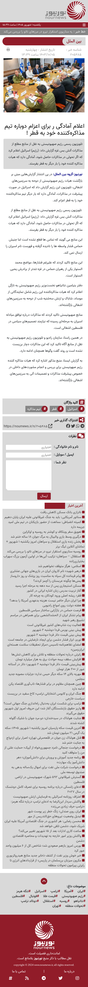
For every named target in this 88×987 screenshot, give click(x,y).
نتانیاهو (78, 901)
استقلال (48, 901)
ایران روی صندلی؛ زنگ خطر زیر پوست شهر (55, 811)
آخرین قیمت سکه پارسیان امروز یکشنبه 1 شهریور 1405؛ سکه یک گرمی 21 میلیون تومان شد (45, 730)
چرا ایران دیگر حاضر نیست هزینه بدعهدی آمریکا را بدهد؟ (46, 600)
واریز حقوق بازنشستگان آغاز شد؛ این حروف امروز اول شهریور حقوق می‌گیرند (44, 711)
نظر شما (61, 462)
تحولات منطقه (74, 906)
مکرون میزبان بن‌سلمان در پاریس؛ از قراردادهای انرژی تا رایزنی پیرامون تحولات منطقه (47, 863)
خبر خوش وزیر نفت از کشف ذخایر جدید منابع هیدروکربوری (44, 855)
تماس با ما (19, 971)
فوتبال (33, 896)
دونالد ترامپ (29, 901)
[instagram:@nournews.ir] (77, 978)
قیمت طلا (49, 896)
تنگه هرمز (22, 891)
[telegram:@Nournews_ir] (44, 978)
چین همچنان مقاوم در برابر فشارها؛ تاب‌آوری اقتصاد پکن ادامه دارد (47, 686)
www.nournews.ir (43, 964)
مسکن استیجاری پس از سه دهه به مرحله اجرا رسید (48, 586)
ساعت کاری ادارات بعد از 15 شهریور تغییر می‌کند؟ (50, 831)
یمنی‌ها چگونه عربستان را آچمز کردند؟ (57, 581)
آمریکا (67, 891)
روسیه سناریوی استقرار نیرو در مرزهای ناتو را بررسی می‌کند (44, 551)
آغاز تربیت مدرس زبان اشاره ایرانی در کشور (54, 590)
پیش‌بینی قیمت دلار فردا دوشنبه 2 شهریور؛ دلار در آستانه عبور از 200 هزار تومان (46, 667)
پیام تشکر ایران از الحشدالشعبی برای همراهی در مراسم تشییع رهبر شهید (47, 618)
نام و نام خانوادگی (67, 447)
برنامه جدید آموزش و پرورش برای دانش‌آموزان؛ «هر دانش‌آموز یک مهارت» (50, 760)
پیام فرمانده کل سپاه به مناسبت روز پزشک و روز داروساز (46, 576)
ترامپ (54, 891)
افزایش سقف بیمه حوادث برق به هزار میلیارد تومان (49, 659)
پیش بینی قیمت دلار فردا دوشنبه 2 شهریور (54, 635)
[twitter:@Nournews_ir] (61, 978)
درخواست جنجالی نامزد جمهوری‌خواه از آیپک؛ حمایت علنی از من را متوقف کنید (44, 750)
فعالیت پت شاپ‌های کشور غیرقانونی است (54, 625)
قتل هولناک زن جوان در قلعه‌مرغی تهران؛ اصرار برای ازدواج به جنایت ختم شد (45, 740)
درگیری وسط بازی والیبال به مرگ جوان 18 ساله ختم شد (46, 536)
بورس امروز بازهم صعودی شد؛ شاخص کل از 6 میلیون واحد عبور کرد (45, 848)
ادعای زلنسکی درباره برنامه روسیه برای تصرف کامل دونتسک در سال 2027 (45, 789)
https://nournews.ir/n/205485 (25, 426)
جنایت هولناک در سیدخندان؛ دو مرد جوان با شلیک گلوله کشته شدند (47, 721)
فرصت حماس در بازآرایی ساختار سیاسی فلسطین (50, 610)
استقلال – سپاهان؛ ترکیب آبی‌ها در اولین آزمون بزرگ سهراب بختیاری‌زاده (44, 559)
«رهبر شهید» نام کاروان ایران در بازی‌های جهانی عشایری (46, 571)
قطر (54, 409)
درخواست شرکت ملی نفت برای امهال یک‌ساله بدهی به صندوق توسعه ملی (48, 770)
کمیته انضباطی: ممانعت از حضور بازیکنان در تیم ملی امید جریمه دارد (46, 524)
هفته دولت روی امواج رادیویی (62, 605)
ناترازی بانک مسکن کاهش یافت (61, 512)
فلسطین (17, 896)
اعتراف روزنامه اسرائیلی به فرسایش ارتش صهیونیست (47, 796)
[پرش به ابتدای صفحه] (44, 881)
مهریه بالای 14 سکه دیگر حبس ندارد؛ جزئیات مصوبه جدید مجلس (46, 676)
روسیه (64, 901)
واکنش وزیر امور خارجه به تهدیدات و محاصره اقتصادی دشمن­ (49, 838)
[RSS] (27, 978)
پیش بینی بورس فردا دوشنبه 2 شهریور (57, 630)
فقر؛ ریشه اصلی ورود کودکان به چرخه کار (55, 595)
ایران (80, 891)
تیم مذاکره (34, 409)
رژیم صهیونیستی (72, 896)
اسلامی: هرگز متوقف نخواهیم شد (60, 566)
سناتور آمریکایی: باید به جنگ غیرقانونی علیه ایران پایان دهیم (43, 517)
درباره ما (69, 971)
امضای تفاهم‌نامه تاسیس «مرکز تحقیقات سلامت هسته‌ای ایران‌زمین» (46, 647)
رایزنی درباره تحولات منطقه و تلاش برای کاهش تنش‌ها (46, 654)
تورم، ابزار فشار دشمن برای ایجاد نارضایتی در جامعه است (45, 639)
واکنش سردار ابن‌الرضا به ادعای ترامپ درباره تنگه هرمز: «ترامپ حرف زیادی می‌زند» (48, 804)
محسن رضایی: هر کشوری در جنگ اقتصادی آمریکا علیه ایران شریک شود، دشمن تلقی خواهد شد (45, 824)
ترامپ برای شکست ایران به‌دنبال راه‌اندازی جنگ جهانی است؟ (43, 703)
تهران (55, 906)
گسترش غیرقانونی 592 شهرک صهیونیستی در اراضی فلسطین (50, 779)
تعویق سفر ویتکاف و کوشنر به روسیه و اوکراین (52, 532)
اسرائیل (72, 409)
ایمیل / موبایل (65, 454)
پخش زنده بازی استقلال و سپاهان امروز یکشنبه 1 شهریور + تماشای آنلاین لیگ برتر (45, 544)
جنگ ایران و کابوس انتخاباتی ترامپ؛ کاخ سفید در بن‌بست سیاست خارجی (46, 696)
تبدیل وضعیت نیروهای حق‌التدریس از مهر (55, 816)
